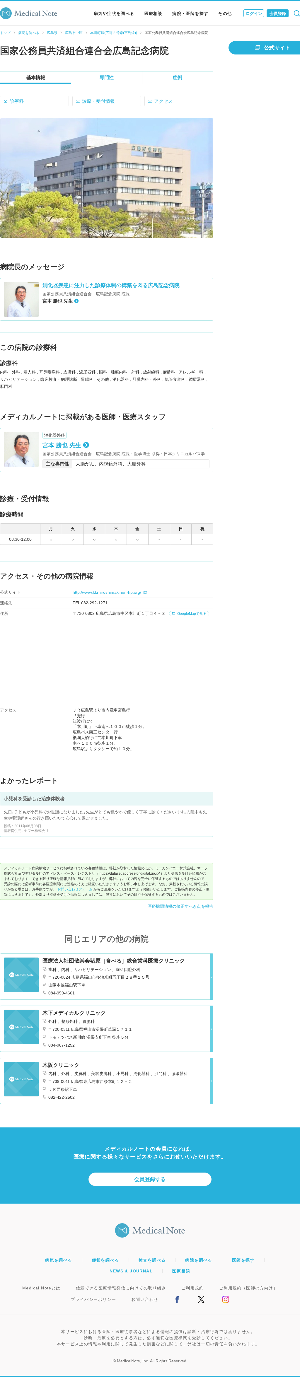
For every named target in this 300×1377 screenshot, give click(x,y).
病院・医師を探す (190, 13)
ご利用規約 (192, 1288)
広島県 (52, 33)
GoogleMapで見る (191, 614)
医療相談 (153, 13)
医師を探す (243, 1260)
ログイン (254, 13)
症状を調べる (105, 1260)
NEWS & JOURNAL (131, 1271)
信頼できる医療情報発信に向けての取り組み (121, 1288)
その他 (225, 13)
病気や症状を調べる (114, 13)
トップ (5, 33)
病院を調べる (28, 33)
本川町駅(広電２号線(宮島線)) (113, 33)
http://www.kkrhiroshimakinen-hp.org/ (107, 592)
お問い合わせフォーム (75, 889)
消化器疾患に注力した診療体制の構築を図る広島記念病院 (111, 285)
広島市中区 (74, 33)
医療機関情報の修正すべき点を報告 (180, 906)
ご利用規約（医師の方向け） (248, 1288)
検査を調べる (152, 1260)
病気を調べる (58, 1260)
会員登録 (278, 13)
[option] (106, 178)
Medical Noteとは (41, 1288)
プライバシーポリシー (93, 1299)
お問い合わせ (144, 1299)
